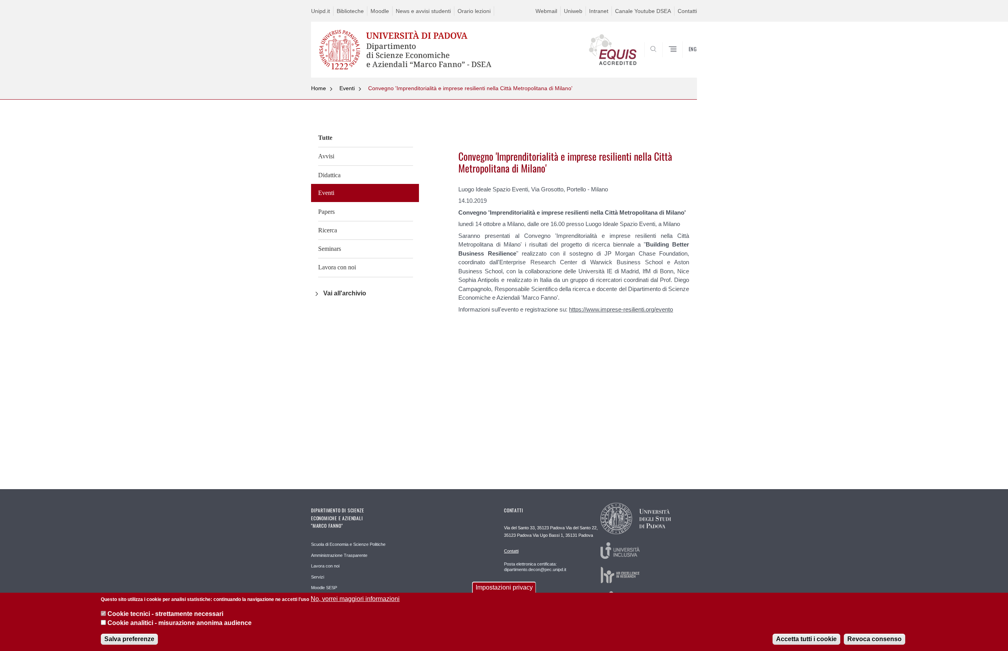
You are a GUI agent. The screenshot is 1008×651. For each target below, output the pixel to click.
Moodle (380, 11)
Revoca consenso (874, 639)
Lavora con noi (337, 267)
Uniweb (573, 11)
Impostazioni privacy (504, 587)
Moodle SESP (324, 587)
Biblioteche (350, 11)
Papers (326, 211)
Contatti (687, 11)
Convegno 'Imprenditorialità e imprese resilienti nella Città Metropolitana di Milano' (470, 88)
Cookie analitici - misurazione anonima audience (179, 622)
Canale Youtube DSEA (643, 11)
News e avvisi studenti (423, 11)
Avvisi (326, 156)
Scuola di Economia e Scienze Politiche (348, 544)
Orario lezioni (474, 11)
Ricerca (327, 230)
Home (318, 88)
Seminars (329, 248)
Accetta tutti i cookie (806, 639)
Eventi (347, 88)
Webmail (546, 11)
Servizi (317, 577)
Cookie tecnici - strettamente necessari (165, 613)
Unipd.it (320, 11)
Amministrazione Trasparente (339, 555)
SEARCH (683, 58)
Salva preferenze (129, 639)
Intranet (598, 11)
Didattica (329, 175)
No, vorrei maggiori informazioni (355, 598)
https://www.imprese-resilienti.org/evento (621, 309)
